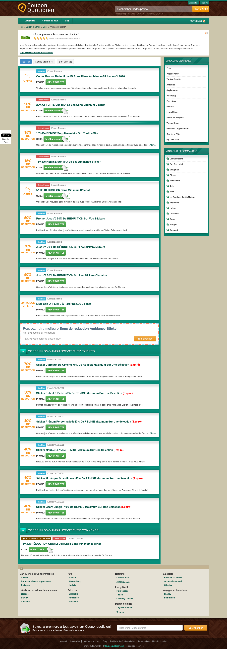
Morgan (173, 224)
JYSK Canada (123, 581)
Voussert (73, 577)
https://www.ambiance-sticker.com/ (36, 52)
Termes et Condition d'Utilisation (152, 641)
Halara (173, 208)
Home (20, 26)
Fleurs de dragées (175, 117)
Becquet (174, 229)
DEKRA (159, 13)
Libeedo (25, 593)
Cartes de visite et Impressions (36, 581)
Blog (67, 20)
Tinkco (119, 594)
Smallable (73, 593)
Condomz (25, 601)
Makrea (170, 106)
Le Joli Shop (172, 112)
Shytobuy (174, 202)
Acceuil (63, 641)
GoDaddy (174, 213)
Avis (172, 186)
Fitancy (167, 593)
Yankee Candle (174, 79)
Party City (171, 101)
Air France (74, 597)
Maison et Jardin (33, 26)
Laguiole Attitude (124, 607)
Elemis (173, 175)
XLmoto (120, 612)
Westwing (171, 95)
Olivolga (168, 584)
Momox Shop (75, 581)
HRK (172, 191)
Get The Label (176, 164)
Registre (204, 2)
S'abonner (146, 338)
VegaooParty (173, 73)
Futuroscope (122, 590)
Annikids (171, 84)
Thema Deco (172, 123)
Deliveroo (141, 13)
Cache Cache (122, 577)
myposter (73, 601)
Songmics (174, 169)
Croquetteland (176, 158)
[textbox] (77, 338)
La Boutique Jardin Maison (182, 197)
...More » (152, 144)
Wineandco (175, 180)
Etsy (169, 68)
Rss (204, 21)
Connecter (193, 2)
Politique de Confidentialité (122, 641)
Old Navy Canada (124, 598)
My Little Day (173, 139)
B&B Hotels (169, 597)
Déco (45, 26)
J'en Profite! (55, 82)
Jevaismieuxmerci (173, 581)
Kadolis (72, 584)
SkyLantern (172, 90)
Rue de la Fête (173, 134)
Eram (172, 218)
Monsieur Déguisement (177, 128)
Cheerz (150, 13)
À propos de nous (50, 20)
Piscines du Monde (173, 577)
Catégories (30, 20)
